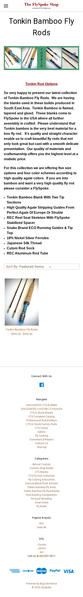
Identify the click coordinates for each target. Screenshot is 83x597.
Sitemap (41, 447)
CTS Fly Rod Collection (41, 475)
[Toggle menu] (6, 6)
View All (41, 527)
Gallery (41, 431)
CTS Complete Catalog (41, 416)
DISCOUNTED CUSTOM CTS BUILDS (41, 408)
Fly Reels (41, 506)
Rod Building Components (41, 494)
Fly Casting (41, 435)
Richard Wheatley (41, 498)
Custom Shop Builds (41, 468)
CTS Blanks (41, 472)
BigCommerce (48, 583)
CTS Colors (41, 428)
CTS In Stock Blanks (41, 412)
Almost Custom (41, 464)
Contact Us (41, 443)
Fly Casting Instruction (41, 479)
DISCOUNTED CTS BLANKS (41, 405)
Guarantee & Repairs (42, 439)
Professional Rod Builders (41, 420)
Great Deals (42, 502)
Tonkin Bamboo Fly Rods (22, 329)
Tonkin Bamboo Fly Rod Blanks (42, 491)
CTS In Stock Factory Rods (41, 424)
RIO (41, 523)
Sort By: (12, 266)
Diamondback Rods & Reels (41, 483)
